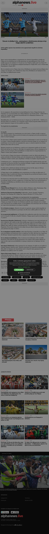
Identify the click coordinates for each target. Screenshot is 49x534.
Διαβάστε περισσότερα (32, 265)
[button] (24, 267)
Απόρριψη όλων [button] (30, 269)
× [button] (40, 259)
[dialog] (24, 267)
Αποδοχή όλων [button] (19, 269)
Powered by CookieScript (24, 274)
